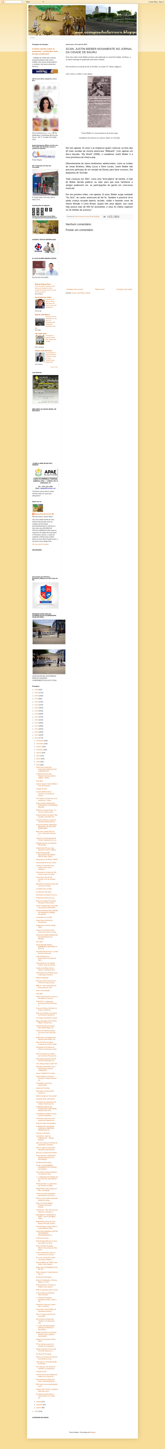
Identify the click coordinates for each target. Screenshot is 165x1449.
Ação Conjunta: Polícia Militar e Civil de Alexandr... (47, 785)
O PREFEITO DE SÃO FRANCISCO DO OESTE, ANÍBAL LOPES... (46, 776)
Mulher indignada (42, 978)
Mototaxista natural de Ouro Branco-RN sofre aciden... (46, 1222)
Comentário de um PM (44, 917)
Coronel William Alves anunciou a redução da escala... (45, 793)
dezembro (40, 741)
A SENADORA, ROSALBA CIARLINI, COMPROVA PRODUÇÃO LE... (45, 1128)
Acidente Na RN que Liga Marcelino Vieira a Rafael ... (46, 849)
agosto (39, 753)
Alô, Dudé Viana (41, 334)
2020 (37, 708)
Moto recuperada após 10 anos (47, 1290)
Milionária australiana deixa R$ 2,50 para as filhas (47, 885)
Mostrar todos (54, 367)
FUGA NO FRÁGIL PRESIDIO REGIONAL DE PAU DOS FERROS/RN (46, 826)
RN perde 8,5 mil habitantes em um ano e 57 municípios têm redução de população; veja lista (46, 322)
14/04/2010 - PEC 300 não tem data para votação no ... (47, 1211)
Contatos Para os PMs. (44, 889)
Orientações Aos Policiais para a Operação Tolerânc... (46, 974)
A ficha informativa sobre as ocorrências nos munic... (45, 1253)
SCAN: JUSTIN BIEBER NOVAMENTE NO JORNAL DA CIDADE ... (46, 1167)
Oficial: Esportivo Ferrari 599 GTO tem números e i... (46, 1350)
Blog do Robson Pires (43, 284)
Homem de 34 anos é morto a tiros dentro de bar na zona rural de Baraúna (51, 303)
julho (38, 756)
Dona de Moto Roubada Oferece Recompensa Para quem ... (46, 1248)
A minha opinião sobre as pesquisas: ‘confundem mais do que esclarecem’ (45, 51)
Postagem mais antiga (124, 289)
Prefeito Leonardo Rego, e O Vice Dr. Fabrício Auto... (46, 811)
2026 (37, 690)
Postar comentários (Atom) (81, 293)
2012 (37, 732)
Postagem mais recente (74, 289)
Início (32, 37)
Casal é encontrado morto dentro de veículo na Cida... (46, 931)
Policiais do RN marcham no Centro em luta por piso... (46, 982)
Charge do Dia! (41, 789)
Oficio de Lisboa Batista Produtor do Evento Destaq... (44, 1205)
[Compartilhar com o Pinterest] (118, 216)
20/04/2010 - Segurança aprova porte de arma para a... (46, 1003)
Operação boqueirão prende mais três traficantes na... (46, 1060)
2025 (37, 693)
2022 (37, 702)
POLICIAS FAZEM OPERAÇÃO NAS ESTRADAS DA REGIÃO (47, 937)
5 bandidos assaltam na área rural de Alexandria (46, 1114)
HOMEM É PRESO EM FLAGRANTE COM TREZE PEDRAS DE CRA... (46, 1109)
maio (38, 762)
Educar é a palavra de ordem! (46, 1153)
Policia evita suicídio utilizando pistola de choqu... (47, 1199)
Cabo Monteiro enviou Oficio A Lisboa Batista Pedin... (46, 1227)
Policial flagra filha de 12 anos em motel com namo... (46, 1242)
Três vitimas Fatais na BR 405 (46, 1064)
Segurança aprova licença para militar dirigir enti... (45, 1027)
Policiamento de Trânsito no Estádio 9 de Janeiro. (46, 1286)
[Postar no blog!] (111, 216)
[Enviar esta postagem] (104, 216)
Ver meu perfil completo (40, 544)
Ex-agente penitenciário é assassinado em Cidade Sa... (45, 1396)
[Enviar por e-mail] (108, 216)
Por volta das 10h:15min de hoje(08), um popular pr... (46, 1367)
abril (38, 765)
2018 (37, 714)
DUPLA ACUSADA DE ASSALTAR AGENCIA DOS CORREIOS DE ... (46, 769)
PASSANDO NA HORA (43, 297)
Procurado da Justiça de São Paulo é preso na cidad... (46, 873)
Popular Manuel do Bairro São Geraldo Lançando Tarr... (46, 816)
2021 (37, 705)
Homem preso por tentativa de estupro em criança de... (46, 1375)
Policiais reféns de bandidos (46, 1123)
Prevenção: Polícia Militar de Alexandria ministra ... (46, 1310)
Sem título (39, 781)
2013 (37, 729)
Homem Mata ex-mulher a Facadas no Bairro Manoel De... (46, 1078)
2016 (37, 720)
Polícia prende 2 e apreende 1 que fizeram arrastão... (46, 1184)
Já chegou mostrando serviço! (46, 1018)
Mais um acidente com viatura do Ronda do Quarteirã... (46, 1014)
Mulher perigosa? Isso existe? (46, 1096)
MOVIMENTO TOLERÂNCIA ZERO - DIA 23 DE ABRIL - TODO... (46, 1217)
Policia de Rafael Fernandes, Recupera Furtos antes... (46, 902)
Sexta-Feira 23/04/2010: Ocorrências (44, 921)
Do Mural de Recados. (44, 1277)
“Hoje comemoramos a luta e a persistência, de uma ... (47, 997)
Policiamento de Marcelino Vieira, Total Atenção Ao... (46, 1380)
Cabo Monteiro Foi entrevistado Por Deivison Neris (46, 958)
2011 (37, 735)
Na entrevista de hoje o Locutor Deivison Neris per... (47, 952)
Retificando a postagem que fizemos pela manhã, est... (46, 1038)
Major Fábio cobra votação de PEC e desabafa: (46, 1189)
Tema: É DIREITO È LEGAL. (46, 1073)
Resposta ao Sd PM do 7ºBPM (46, 859)
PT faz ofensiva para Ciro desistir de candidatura (45, 1345)
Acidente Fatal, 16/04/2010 (45, 1099)
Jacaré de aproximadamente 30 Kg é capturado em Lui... (46, 839)
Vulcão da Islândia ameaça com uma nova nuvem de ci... (46, 1032)
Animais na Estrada (43, 1133)
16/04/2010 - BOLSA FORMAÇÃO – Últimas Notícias (45, 1138)
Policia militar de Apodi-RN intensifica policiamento (45, 1148)
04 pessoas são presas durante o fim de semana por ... (45, 879)
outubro (39, 747)
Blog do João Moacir (42, 315)
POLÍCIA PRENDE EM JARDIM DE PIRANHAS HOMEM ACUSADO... (47, 912)
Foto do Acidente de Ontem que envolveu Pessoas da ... (47, 1055)
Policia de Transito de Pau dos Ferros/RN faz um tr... (46, 1358)
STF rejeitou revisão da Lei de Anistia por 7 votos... (46, 799)
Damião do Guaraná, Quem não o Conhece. (45, 1305)
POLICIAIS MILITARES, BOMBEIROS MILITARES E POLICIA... (46, 947)
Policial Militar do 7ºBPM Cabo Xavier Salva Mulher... (46, 1263)
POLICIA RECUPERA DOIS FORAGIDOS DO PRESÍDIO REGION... (47, 805)
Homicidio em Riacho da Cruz (46, 895)
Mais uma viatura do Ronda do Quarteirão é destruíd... (47, 1144)
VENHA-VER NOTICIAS (43, 351)
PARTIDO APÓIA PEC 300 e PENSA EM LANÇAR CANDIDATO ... (46, 1068)
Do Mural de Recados (43, 892)
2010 (37, 738)
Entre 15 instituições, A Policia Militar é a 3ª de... (46, 1281)
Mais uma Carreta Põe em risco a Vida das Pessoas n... (46, 833)
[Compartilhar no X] (113, 216)
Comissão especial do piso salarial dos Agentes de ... (46, 1119)
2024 (37, 696)
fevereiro (39, 1405)
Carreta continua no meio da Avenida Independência (46, 821)
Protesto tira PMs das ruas (45, 898)
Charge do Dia (41, 1371)
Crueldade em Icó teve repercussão (44, 1084)
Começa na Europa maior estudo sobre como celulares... (45, 867)
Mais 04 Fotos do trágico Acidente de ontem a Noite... (47, 1043)
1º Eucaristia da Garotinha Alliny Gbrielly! (45, 1294)
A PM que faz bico (42, 1238)
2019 (37, 711)
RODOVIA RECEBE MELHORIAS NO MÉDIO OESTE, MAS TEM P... (45, 855)
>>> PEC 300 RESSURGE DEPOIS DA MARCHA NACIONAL (45, 1328)
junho (38, 759)
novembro (40, 744)
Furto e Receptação (43, 990)
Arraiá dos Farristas (43, 1088)
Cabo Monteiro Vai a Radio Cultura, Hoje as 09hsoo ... (46, 964)
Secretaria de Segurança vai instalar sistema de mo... (46, 1103)
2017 (37, 717)
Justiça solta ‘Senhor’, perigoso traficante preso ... (47, 1390)
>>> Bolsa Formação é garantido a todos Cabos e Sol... (46, 1299)
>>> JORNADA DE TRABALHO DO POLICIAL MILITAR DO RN (47, 1179)
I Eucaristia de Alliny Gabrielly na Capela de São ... (46, 1173)
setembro (39, 750)
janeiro (39, 1408)
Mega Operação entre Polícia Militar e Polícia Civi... (46, 1022)
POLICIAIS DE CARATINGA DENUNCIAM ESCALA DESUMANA (45, 1157)
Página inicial (100, 289)
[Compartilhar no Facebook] (115, 216)
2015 (37, 723)
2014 (37, 726)
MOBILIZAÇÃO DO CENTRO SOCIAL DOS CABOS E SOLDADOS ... (46, 1334)
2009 (37, 1411)
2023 (37, 699)
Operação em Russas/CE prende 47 (45, 1092)
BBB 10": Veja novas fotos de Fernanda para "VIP (46, 986)
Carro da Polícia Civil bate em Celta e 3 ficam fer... (46, 1009)
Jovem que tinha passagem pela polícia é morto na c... (46, 1194)
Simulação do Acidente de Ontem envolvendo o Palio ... (46, 1049)
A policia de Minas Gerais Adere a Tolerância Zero (45, 969)
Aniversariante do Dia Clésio (46, 863)
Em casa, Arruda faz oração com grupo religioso (45, 1258)
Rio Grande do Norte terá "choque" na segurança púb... (45, 1321)
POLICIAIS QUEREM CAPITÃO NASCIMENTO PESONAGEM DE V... (47, 1233)
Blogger (93, 1432)
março (38, 1402)
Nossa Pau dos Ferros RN (44, 514)
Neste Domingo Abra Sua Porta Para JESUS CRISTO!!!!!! (47, 906)
